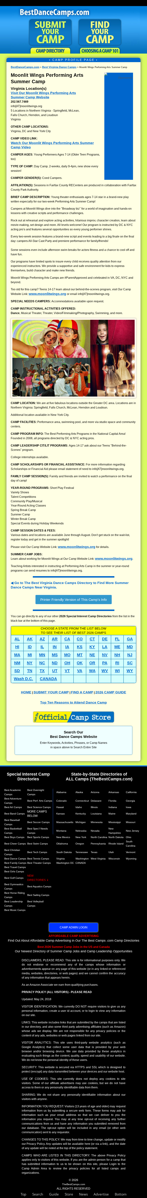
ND (55, 663)
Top (26, 1194)
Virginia (60, 858)
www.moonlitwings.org (47, 294)
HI (17, 647)
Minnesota (97, 822)
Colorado (61, 800)
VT (67, 670)
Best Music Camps (14, 910)
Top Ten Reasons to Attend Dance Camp (73, 702)
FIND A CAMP (82, 692)
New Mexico (63, 837)
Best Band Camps (14, 813)
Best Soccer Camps (38, 822)
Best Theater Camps (39, 862)
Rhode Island (116, 843)
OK (80, 663)
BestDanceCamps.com (25, 67)
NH (117, 655)
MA (17, 655)
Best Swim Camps (37, 843)
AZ (42, 639)
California (131, 792)
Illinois (94, 807)
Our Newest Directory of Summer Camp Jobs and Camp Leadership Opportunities (73, 949)
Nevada (95, 830)
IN (55, 647)
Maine (111, 813)
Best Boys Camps (14, 837)
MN (42, 655)
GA (130, 639)
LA (104, 647)
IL (42, 647)
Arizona (95, 792)
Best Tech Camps (37, 852)
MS (55, 655)
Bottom (121, 1194)
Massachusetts (64, 822)
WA (92, 670)
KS (79, 647)
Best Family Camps (15, 862)
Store (72, 1194)
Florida (112, 800)
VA (79, 670)
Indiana (112, 807)
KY (92, 647)
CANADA (48, 678)
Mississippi (114, 822)
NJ (129, 655)
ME (117, 647)
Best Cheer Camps (15, 843)
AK (30, 639)
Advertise (104, 1194)
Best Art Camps (13, 807)
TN (29, 670)
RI (117, 663)
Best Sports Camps (38, 837)
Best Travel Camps (15, 867)
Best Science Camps (39, 807)
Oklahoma (62, 843)
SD (17, 670)
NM (17, 663)
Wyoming (131, 858)
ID (30, 647)
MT (79, 655)
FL (117, 639)
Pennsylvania (98, 843)
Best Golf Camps (13, 877)
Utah (111, 852)
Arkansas (113, 792)
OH (67, 663)
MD (130, 647)
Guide (57, 1194)
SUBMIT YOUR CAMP (51, 692)
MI (30, 655)
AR (55, 639)
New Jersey (132, 830)
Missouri (130, 822)
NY (29, 663)
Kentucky (80, 813)
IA (67, 647)
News (83, 1194)
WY (130, 670)
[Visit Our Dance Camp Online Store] (118, 74)
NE (92, 655)
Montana (61, 830)
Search (40, 1194)
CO (80, 639)
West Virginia (98, 858)
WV (104, 670)
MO (67, 655)
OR (92, 663)
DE (105, 639)
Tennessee (81, 852)
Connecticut (82, 800)
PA (104, 663)
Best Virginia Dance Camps (59, 67)
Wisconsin (114, 858)
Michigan (80, 822)
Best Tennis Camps (38, 858)
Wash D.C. (23, 678)
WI (117, 670)
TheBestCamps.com (73, 1184)
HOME (26, 692)
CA (67, 639)
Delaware (96, 800)
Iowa (128, 807)
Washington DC (65, 862)
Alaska (79, 792)
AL (17, 639)
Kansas (60, 813)
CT (92, 639)
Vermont (130, 852)
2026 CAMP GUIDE (110, 692)
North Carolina (99, 837)
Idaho (78, 807)
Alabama (61, 792)
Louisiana (96, 813)
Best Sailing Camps (38, 895)
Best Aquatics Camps (39, 886)
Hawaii (60, 807)
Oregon (79, 843)
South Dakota (64, 852)
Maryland (131, 813)
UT (54, 670)
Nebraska (80, 830)
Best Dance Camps (15, 858)
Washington (82, 858)
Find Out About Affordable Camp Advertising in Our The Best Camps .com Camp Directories (73, 938)
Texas (94, 852)
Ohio (128, 837)
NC (42, 663)
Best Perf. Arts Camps (39, 800)
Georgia (130, 800)
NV (105, 655)
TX (42, 670)
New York (80, 837)
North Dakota (116, 837)
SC (130, 663)
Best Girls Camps (14, 871)
